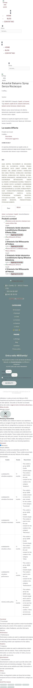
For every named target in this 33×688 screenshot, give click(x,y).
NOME (4, 371)
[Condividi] (18, 685)
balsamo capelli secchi (11, 103)
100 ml (18, 207)
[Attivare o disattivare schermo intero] (10, 685)
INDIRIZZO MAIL (6, 375)
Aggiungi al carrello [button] (17, 235)
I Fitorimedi (16, 313)
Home (3, 214)
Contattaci (17, 345)
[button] (5, 12)
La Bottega (16, 339)
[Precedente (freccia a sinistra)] (3, 687)
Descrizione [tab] (8, 136)
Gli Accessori (16, 310)
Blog (16, 342)
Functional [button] (3, 619)
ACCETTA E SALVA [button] (5, 682)
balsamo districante (23, 103)
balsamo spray (21, 106)
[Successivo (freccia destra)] (10, 687)
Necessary (4, 445)
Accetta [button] (6, 407)
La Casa (16, 316)
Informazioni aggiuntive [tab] (12, 138)
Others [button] (2, 670)
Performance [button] (3, 632)
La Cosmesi (26, 101)
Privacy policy (16, 349)
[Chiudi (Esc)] (25, 685)
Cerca (2, 28)
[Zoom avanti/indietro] (3, 685)
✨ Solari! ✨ (16, 330)
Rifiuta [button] (2, 407)
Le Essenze (16, 323)
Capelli (20, 101)
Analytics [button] (2, 644)
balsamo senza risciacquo (9, 106)
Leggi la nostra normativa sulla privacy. (21, 405)
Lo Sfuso (16, 326)
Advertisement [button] (4, 657)
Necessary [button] (3, 443)
